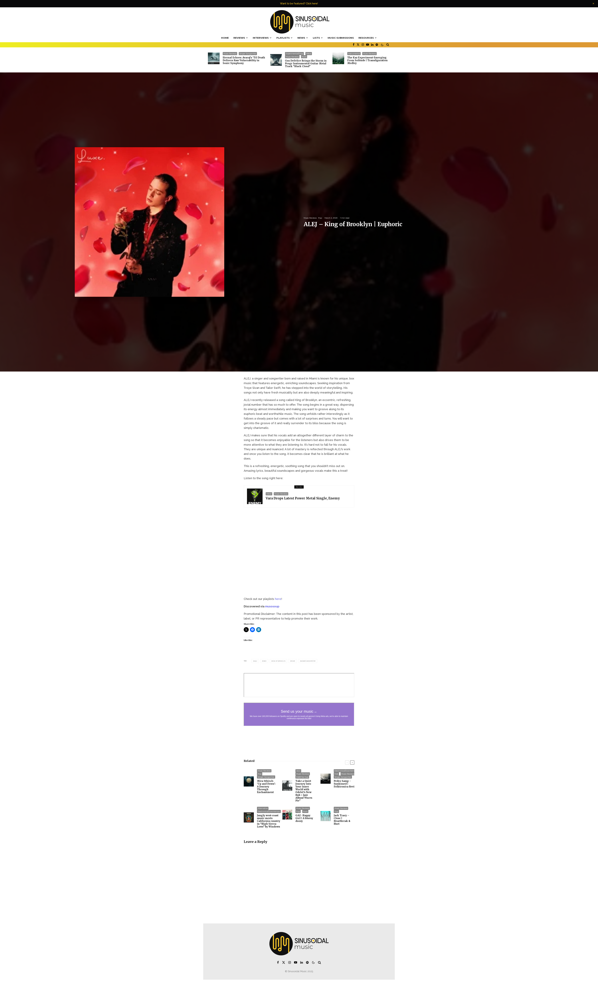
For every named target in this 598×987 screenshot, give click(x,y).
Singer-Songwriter (248, 53)
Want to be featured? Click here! (299, 3)
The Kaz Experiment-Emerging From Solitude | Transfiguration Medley (367, 60)
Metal (308, 53)
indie (264, 661)
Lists (316, 37)
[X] (358, 44)
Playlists (283, 37)
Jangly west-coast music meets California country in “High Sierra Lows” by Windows (268, 821)
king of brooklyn (278, 661)
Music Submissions (341, 37)
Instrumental (354, 53)
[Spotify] (377, 44)
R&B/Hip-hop (302, 777)
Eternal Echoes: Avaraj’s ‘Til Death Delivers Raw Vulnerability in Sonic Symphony (244, 60)
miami (293, 661)
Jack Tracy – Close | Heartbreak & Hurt (342, 819)
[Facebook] (354, 44)
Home (225, 37)
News (301, 37)
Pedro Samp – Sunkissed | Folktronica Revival (346, 784)
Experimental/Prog (294, 53)
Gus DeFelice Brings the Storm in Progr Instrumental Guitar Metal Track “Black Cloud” (306, 63)
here (278, 599)
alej (255, 661)
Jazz (298, 771)
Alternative (263, 808)
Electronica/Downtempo (346, 771)
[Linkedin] (372, 44)
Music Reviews (229, 53)
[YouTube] (367, 44)
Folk (336, 774)
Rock (304, 56)
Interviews (261, 37)
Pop (320, 218)
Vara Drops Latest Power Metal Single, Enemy (303, 498)
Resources (366, 37)
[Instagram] (363, 44)
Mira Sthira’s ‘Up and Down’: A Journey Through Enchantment (266, 787)
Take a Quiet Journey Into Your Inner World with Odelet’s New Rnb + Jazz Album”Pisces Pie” (303, 791)
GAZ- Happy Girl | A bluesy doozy (304, 818)
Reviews (239, 37)
